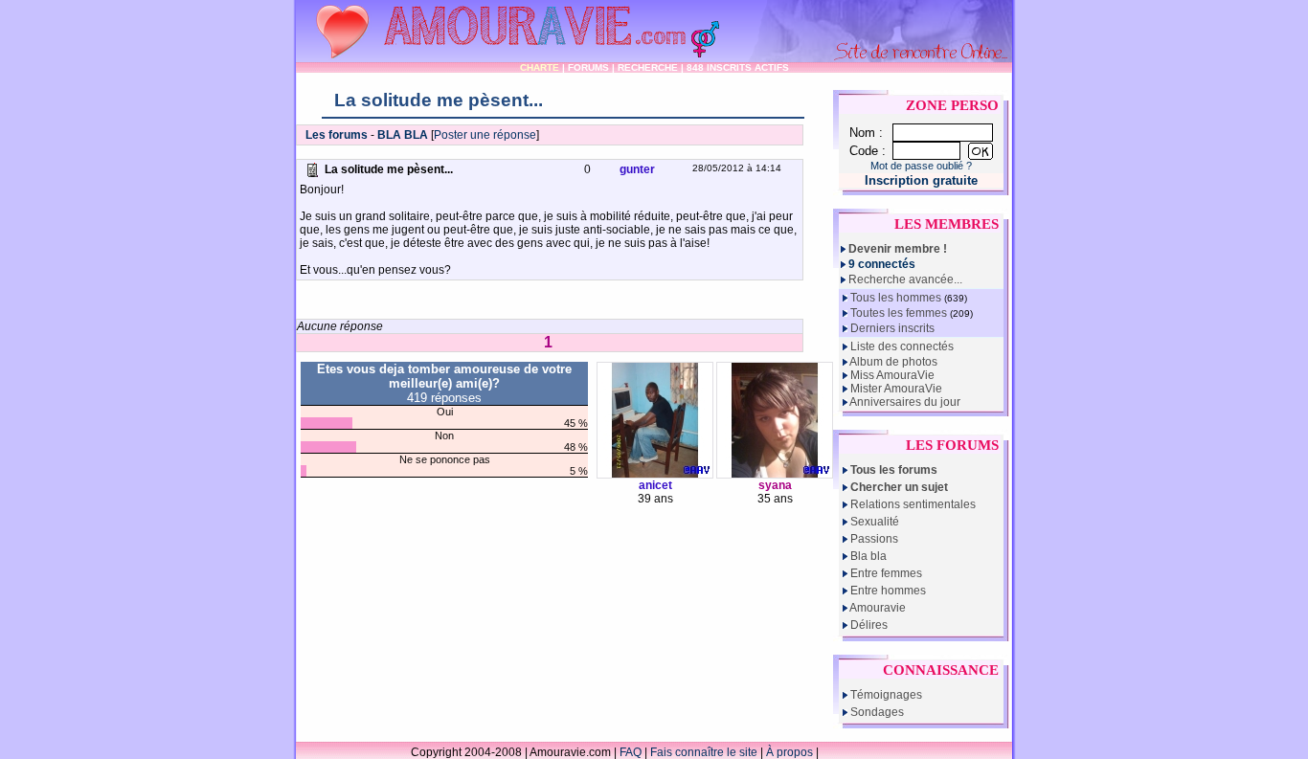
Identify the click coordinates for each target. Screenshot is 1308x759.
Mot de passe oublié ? (921, 165)
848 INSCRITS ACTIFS (738, 67)
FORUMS (588, 67)
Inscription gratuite (921, 180)
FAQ (631, 752)
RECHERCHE (648, 67)
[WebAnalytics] (860, 752)
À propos (789, 752)
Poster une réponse (485, 135)
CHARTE (539, 67)
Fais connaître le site (703, 752)
